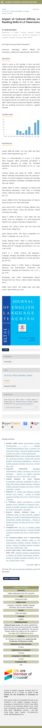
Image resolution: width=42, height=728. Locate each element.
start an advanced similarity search (24, 569)
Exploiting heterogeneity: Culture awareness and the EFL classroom (23, 471)
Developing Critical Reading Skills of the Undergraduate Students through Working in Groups (23, 542)
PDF (6, 350)
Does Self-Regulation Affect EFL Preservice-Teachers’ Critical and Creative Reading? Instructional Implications (23, 458)
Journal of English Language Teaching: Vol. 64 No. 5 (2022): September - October (23, 486)
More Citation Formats (14, 407)
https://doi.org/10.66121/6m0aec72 (17, 44)
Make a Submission (11, 578)
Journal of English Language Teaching (21, 2)
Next (36, 565)
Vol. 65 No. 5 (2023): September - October (15, 11)
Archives (36, 9)
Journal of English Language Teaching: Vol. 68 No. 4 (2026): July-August (23, 522)
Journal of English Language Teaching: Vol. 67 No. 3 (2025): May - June (23, 463)
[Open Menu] (2, 2)
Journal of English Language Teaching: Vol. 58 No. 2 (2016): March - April (23, 532)
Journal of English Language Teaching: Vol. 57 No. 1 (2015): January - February (23, 496)
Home (4, 9)
